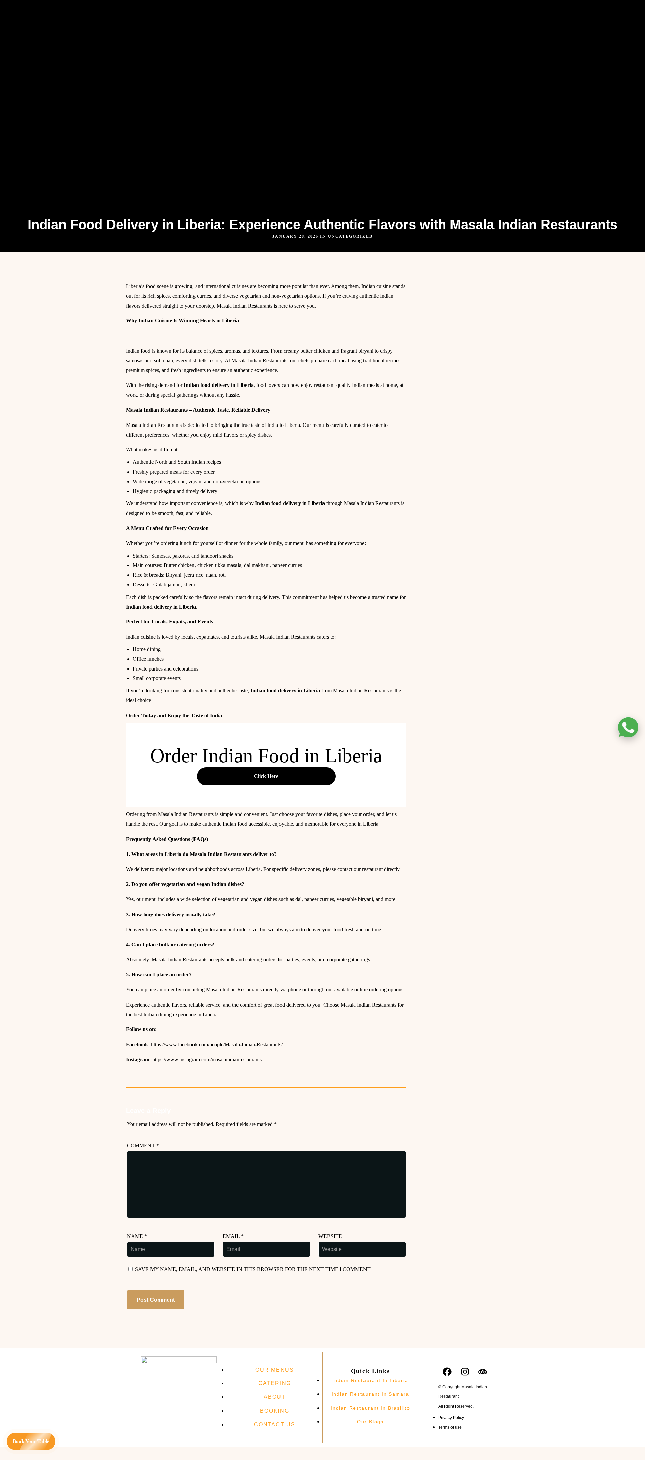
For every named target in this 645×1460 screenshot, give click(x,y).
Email (233, 1236)
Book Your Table (31, 1441)
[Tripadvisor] (367, 11)
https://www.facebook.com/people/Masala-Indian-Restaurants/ (217, 1044)
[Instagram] (351, 11)
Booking (239, 21)
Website (330, 1236)
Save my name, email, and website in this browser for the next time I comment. (253, 1269)
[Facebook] (334, 11)
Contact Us (262, 21)
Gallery (310, 11)
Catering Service (270, 11)
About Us (240, 11)
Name (137, 1236)
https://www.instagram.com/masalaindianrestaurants (207, 1059)
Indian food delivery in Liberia (219, 385)
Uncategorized (350, 236)
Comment (143, 1145)
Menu (295, 11)
